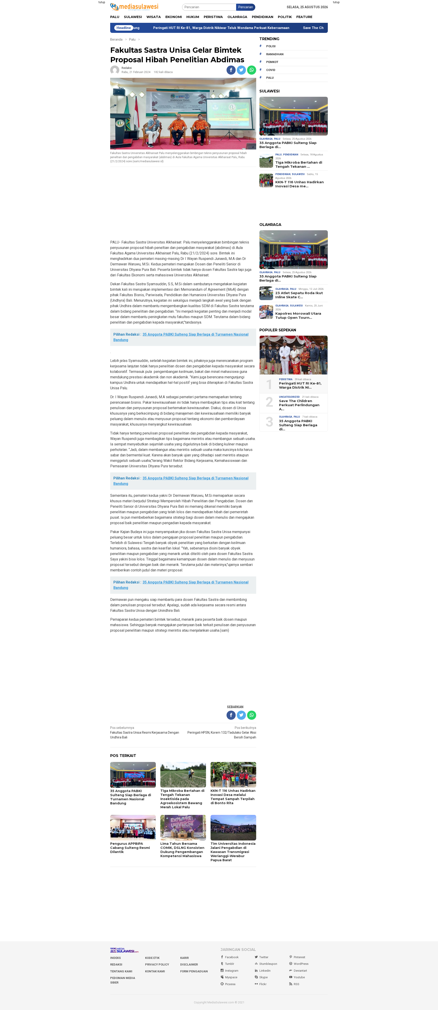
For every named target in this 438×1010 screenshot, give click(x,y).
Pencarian (245, 7)
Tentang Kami (121, 971)
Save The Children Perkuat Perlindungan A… (299, 405)
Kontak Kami (155, 971)
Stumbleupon (268, 964)
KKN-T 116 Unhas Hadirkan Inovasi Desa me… (299, 184)
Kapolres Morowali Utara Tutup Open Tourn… (298, 315)
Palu (277, 138)
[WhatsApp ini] (251, 70)
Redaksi (116, 964)
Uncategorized (289, 396)
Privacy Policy (157, 964)
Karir (184, 958)
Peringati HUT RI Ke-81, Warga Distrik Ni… (300, 385)
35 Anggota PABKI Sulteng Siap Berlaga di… (288, 145)
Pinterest (299, 957)
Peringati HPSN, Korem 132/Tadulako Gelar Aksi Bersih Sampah (222, 732)
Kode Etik (152, 958)
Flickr (262, 984)
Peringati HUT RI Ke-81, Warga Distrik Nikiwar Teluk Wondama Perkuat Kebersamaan (181, 28)
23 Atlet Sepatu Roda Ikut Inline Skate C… (299, 295)
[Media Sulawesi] (134, 7)
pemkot (272, 62)
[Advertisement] (88, 68)
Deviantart (300, 970)
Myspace (231, 977)
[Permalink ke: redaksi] (114, 70)
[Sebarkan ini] (231, 70)
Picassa (230, 984)
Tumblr (229, 964)
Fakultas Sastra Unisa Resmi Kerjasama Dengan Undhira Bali (144, 732)
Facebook (232, 957)
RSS (296, 984)
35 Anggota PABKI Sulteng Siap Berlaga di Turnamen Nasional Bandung (130, 797)
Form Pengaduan (194, 971)
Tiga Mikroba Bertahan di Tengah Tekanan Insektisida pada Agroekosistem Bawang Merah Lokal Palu (182, 799)
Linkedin (265, 970)
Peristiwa (285, 379)
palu (270, 77)
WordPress (301, 964)
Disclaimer (189, 964)
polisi (271, 46)
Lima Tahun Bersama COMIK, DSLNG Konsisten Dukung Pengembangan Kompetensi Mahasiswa (182, 850)
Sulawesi (298, 174)
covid (270, 70)
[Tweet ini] (241, 70)
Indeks (115, 958)
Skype (263, 977)
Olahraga (266, 138)
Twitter (263, 957)
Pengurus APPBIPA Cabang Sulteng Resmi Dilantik (130, 848)
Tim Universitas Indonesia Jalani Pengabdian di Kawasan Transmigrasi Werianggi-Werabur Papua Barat (233, 852)
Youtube (299, 977)
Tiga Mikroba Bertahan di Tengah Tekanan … (298, 164)
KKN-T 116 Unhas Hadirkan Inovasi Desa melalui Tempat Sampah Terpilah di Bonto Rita (233, 797)
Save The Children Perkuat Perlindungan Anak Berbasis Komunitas (317, 28)
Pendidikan (290, 154)
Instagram (231, 970)
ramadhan (275, 54)
